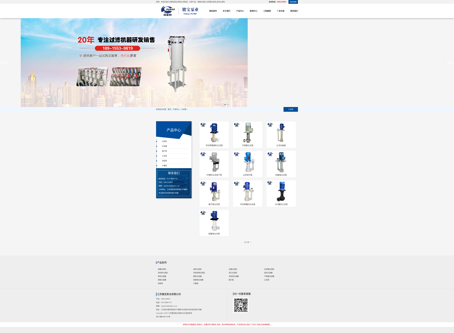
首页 (169, 109)
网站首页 (213, 11)
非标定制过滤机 (199, 273)
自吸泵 (164, 161)
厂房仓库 (280, 11)
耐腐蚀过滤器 (198, 280)
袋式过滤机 (197, 269)
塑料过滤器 (197, 276)
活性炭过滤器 (234, 276)
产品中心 (240, 11)
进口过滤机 (233, 273)
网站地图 (293, 2)
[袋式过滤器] (179, 11)
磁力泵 (164, 151)
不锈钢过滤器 (269, 276)
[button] (225, 104)
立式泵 (183, 109)
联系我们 (294, 11)
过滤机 (164, 141)
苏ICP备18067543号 (163, 317)
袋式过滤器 (268, 273)
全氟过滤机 (233, 269)
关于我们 (226, 11)
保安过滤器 (162, 276)
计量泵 (164, 165)
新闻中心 (253, 11)
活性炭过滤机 (163, 273)
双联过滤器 (162, 280)
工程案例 (267, 11)
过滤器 (164, 146)
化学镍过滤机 (269, 269)
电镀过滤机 (162, 269)
